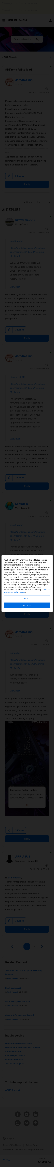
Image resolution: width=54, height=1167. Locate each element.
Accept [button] (27, 605)
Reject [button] (27, 598)
